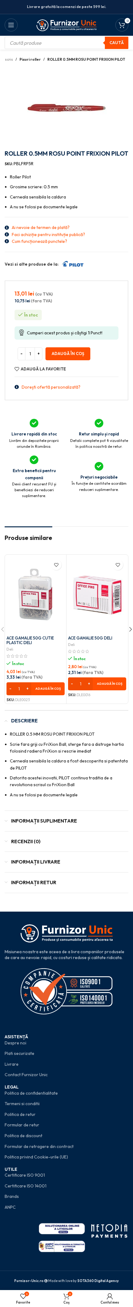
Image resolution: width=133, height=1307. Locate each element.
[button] (35, 688)
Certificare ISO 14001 (25, 1186)
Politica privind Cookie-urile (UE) (36, 1157)
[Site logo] (66, 24)
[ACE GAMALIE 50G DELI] (97, 594)
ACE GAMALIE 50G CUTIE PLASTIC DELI (30, 640)
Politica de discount (23, 1135)
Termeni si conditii (22, 1103)
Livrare (12, 1064)
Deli (9, 649)
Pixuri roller (30, 59)
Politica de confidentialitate (31, 1093)
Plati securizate (19, 1053)
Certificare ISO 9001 (25, 1175)
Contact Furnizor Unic (26, 1074)
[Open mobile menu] (11, 25)
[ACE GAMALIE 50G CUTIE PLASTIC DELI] (35, 594)
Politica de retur (20, 1114)
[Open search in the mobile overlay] (66, 43)
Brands (12, 1196)
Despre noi (15, 1043)
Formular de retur (22, 1125)
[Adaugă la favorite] (56, 564)
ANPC (10, 1207)
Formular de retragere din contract (39, 1146)
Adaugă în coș (68, 353)
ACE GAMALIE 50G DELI (90, 637)
